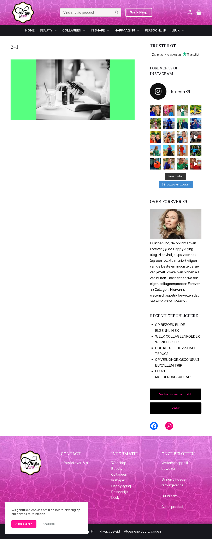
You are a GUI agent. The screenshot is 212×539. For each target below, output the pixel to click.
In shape (98, 30)
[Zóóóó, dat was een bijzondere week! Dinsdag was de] (182, 164)
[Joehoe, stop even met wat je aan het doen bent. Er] (195, 137)
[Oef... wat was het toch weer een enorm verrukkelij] (169, 150)
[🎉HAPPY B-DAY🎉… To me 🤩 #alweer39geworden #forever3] (169, 110)
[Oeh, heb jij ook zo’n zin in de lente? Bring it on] (169, 124)
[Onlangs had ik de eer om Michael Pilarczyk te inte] (155, 137)
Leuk (175, 30)
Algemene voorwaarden (142, 531)
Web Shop (138, 12)
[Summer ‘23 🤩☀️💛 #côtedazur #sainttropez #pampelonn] (182, 110)
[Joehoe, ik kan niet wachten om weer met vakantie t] (182, 150)
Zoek (175, 408)
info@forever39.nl (75, 463)
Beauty (46, 30)
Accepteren (24, 523)
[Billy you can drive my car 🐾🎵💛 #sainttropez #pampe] (195, 110)
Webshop (118, 463)
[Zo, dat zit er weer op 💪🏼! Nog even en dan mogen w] (155, 164)
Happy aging (121, 486)
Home (30, 30)
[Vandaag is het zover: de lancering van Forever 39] (195, 164)
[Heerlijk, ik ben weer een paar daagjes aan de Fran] (195, 124)
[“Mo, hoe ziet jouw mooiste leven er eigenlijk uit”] (169, 137)
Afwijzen (49, 523)
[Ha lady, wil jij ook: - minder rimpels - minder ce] (169, 164)
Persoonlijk (155, 30)
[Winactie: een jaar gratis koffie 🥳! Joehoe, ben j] (195, 150)
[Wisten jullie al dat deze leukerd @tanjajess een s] (155, 110)
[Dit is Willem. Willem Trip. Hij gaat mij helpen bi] (182, 124)
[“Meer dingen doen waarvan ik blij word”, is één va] (155, 124)
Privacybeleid (109, 531)
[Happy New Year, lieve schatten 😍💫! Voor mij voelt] (155, 150)
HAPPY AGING (125, 30)
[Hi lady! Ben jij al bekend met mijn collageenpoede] (182, 137)
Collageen (71, 30)
